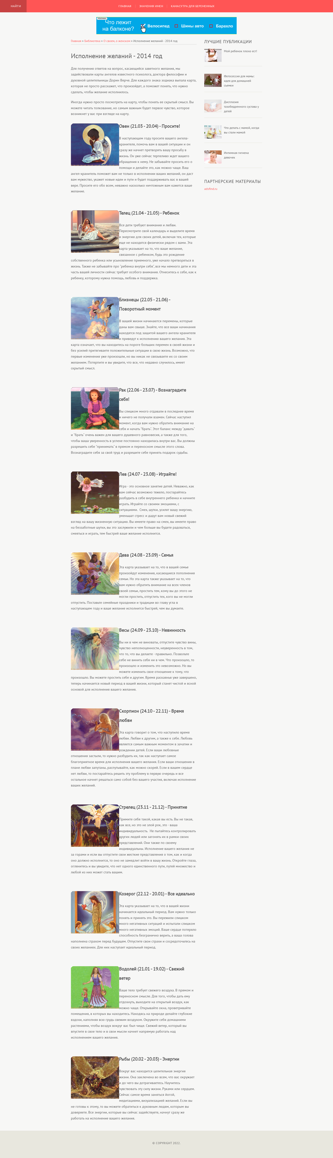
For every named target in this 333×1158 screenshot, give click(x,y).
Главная (76, 41)
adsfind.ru (210, 189)
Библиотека (92, 41)
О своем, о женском (116, 41)
